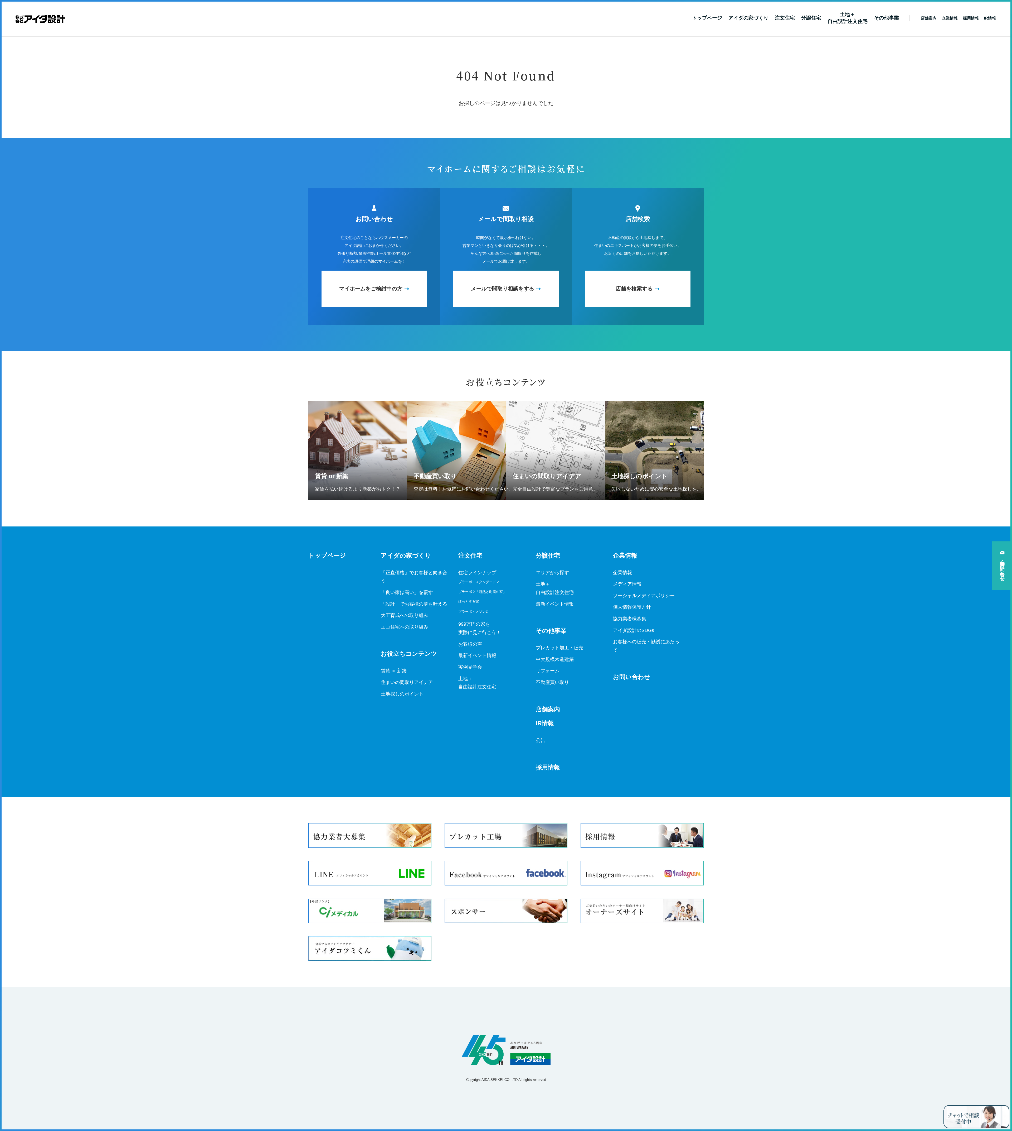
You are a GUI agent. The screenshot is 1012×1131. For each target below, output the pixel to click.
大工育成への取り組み (404, 615)
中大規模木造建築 (555, 659)
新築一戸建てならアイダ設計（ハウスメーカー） (40, 19)
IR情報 (545, 723)
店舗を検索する (634, 288)
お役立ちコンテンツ (409, 653)
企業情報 (625, 555)
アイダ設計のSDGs (633, 630)
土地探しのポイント (402, 694)
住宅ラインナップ (477, 572)
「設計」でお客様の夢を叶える (414, 604)
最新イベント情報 (477, 655)
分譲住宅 (811, 18)
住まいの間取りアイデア (407, 682)
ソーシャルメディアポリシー (644, 595)
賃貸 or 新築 (394, 670)
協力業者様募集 (629, 618)
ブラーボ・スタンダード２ (478, 582)
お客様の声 (470, 644)
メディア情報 (627, 584)
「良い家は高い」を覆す (407, 592)
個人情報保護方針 (632, 607)
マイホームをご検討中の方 (370, 288)
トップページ (707, 18)
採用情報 (548, 767)
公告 (540, 740)
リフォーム (547, 670)
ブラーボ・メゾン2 (473, 612)
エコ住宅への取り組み (404, 627)
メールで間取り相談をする (502, 288)
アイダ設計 (506, 1050)
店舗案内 (548, 709)
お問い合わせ (631, 677)
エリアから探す (552, 572)
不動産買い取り (552, 682)
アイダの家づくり (748, 18)
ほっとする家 (468, 601)
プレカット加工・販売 (559, 647)
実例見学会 (470, 667)
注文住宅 (785, 18)
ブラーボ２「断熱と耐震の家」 (482, 592)
